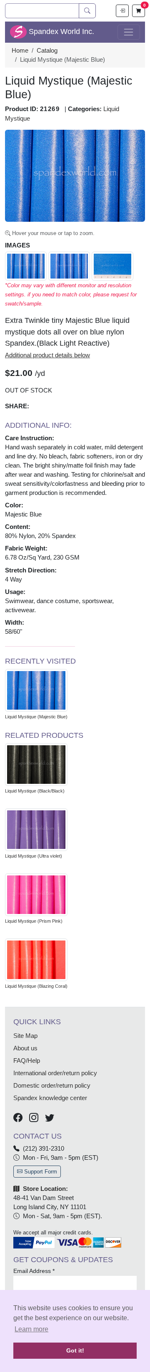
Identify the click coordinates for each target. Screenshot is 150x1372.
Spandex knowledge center (50, 1098)
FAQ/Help (26, 1060)
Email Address (34, 1271)
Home (20, 50)
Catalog (47, 50)
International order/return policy (55, 1073)
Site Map (25, 1036)
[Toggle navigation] (129, 32)
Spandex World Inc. (60, 31)
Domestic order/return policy (51, 1085)
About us (25, 1048)
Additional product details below (47, 355)
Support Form (39, 1171)
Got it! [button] (75, 1350)
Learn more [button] (31, 1329)
